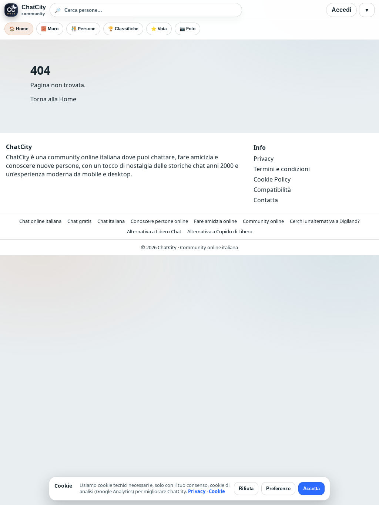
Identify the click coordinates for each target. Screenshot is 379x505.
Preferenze (278, 488)
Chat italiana (111, 221)
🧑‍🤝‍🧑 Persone (83, 28)
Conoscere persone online (159, 221)
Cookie (217, 491)
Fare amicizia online (215, 221)
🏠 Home (18, 28)
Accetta (311, 488)
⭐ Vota (159, 28)
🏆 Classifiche (123, 28)
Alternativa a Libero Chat (154, 231)
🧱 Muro (49, 28)
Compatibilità (272, 190)
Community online (263, 221)
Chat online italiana (40, 221)
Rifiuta (246, 488)
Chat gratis (79, 221)
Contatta (266, 200)
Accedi (341, 10)
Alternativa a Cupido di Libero (219, 231)
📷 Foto (187, 28)
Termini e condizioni (282, 169)
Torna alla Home (53, 99)
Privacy (264, 159)
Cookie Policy (272, 179)
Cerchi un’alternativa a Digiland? (325, 221)
